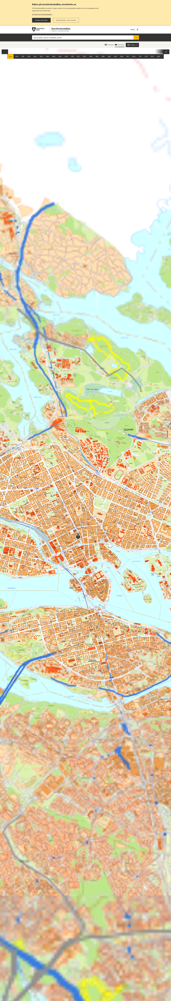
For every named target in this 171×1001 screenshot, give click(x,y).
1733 (146, 56)
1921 (72, 56)
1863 (109, 56)
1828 (121, 56)
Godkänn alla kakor (41, 20)
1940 (53, 56)
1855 (115, 56)
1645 (158, 56)
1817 (128, 56)
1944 (47, 56)
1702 (152, 56)
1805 (134, 56)
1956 (35, 56)
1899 (90, 56)
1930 (66, 56)
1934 (60, 56)
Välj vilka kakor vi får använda (66, 20)
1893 (97, 56)
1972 (29, 56)
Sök (136, 37)
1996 (16, 56)
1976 (23, 56)
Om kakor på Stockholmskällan (42, 14)
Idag (10, 56)
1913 (78, 56)
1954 (41, 56)
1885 (103, 56)
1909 (84, 56)
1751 (140, 56)
